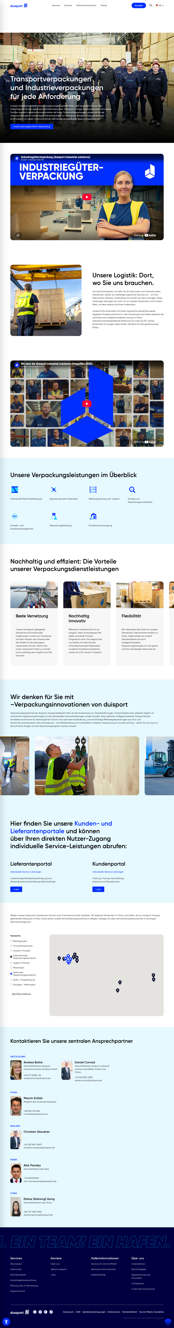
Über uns (55, 1264)
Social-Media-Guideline (151, 1312)
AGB (78, 1312)
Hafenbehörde (98, 1274)
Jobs (53, 1274)
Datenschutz (114, 1312)
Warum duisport (59, 1269)
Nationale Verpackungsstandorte (24, 973)
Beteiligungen (20, 941)
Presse (104, 5)
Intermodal (15, 1269)
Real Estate (16, 1264)
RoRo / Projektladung (24, 980)
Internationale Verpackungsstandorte (24, 956)
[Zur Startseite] (18, 5)
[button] (117, 990)
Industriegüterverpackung (23, 1280)
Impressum (68, 1312)
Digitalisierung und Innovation (140, 1276)
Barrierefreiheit (129, 1312)
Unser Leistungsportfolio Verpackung (31, 126)
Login (16, 889)
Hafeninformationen (86, 5)
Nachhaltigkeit (138, 1269)
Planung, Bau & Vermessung (24, 1285)
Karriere (68, 5)
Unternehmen (138, 1264)
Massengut (18, 967)
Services (56, 5)
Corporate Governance (143, 1289)
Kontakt (139, 5)
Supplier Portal (17, 1291)
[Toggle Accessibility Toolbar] (6, 1322)
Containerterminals (22, 946)
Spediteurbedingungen (94, 1312)
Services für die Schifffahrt (104, 1264)
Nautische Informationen (103, 1269)
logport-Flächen (21, 963)
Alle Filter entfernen (21, 994)
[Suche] (151, 5)
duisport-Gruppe (21, 950)
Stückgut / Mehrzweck (24, 984)
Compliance (137, 1283)
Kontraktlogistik (18, 1274)
